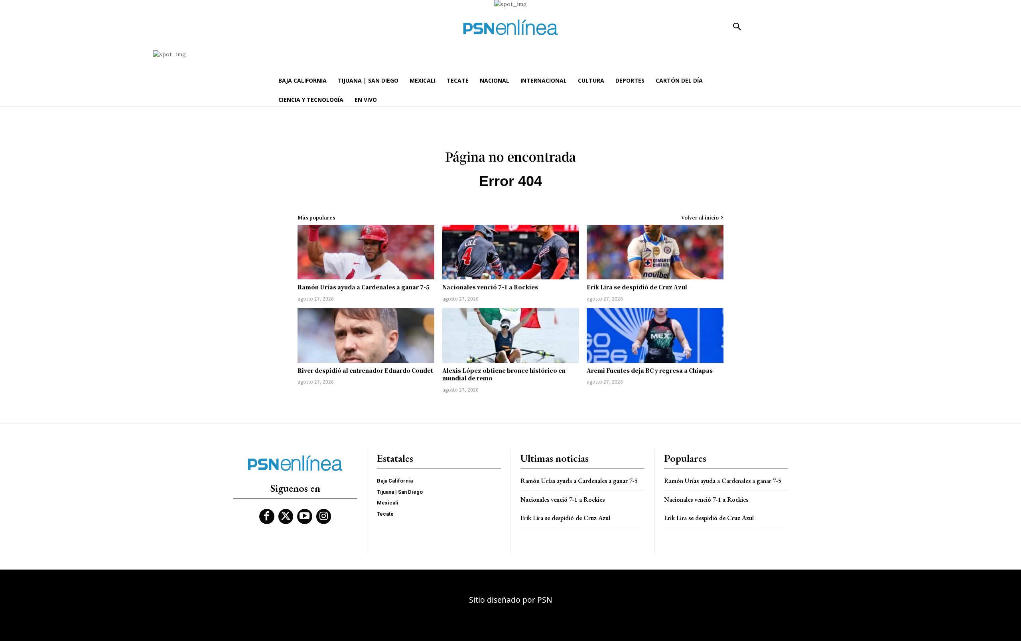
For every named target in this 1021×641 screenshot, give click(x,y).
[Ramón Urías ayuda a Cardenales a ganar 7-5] (366, 252)
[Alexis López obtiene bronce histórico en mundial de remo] (510, 335)
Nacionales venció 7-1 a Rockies (490, 287)
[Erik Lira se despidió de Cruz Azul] (655, 252)
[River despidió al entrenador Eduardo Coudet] (366, 335)
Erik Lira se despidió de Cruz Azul (637, 287)
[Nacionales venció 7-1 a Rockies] (510, 252)
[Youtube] (304, 516)
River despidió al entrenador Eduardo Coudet (365, 370)
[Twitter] (286, 516)
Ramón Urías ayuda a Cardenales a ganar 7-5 (364, 287)
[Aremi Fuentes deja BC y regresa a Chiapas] (655, 335)
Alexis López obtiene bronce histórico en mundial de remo (504, 374)
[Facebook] (266, 516)
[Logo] (510, 27)
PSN (544, 599)
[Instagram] (323, 516)
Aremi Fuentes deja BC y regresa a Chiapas (650, 370)
